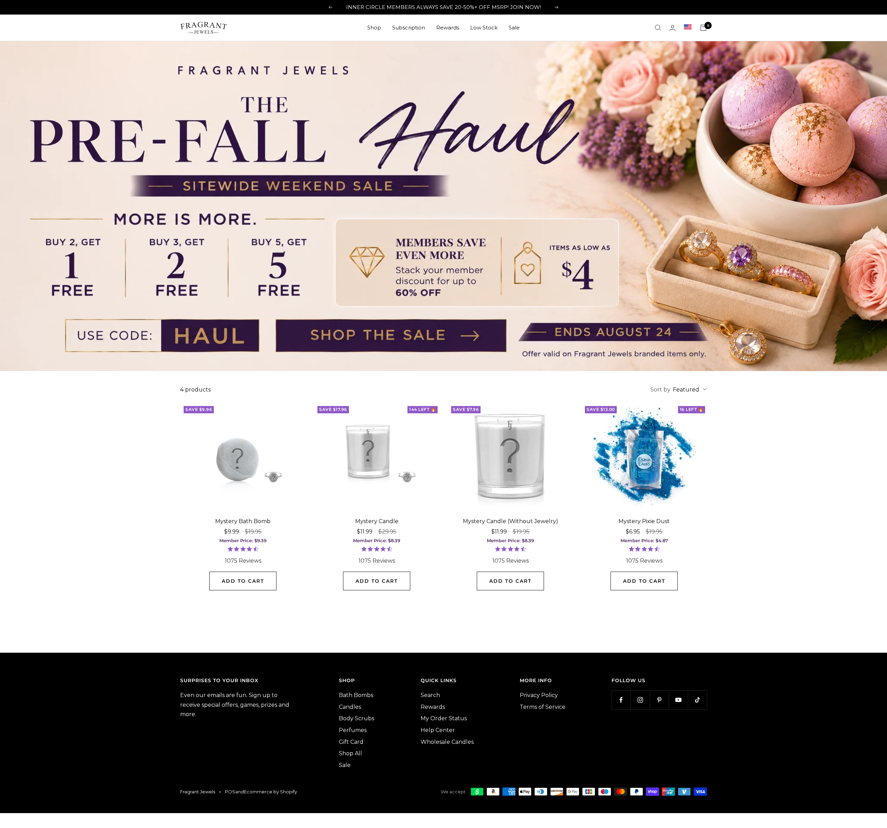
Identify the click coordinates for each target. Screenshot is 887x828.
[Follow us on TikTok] (697, 700)
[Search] (658, 28)
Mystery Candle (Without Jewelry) (510, 521)
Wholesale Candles (447, 742)
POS (230, 791)
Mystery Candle (376, 521)
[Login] (672, 28)
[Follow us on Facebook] (621, 700)
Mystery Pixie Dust (644, 521)
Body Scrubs (356, 718)
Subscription (408, 27)
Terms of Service (542, 707)
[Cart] (703, 28)
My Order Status (444, 718)
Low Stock (484, 27)
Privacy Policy (539, 695)
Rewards (447, 27)
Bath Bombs (356, 695)
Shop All (350, 753)
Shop (374, 27)
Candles (350, 707)
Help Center (438, 730)
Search (430, 695)
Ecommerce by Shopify (270, 791)
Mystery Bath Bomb (243, 521)
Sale (514, 27)
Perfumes (353, 730)
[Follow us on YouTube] (678, 700)
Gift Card (351, 742)
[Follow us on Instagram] (640, 700)
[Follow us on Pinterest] (659, 700)
